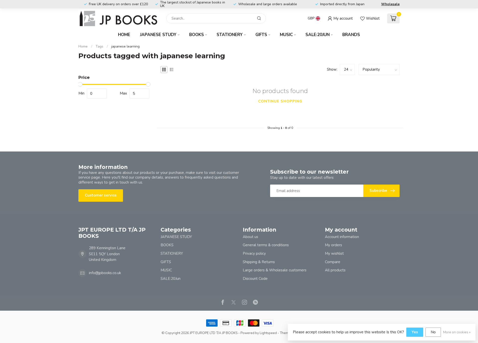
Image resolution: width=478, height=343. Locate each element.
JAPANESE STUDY (158, 35)
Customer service (101, 195)
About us (250, 236)
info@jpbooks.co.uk (105, 272)
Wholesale (390, 4)
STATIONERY (230, 35)
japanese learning (125, 46)
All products (335, 270)
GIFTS (261, 35)
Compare (332, 261)
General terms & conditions (266, 245)
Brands (351, 35)
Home (124, 35)
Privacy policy (254, 253)
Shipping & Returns (259, 261)
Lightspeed (268, 333)
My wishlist (334, 253)
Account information (342, 236)
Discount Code (255, 278)
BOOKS (196, 35)
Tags (99, 46)
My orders (333, 245)
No (433, 332)
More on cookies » (457, 332)
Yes (415, 332)
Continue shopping (280, 101)
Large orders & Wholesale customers (274, 270)
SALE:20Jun (317, 35)
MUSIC (286, 35)
